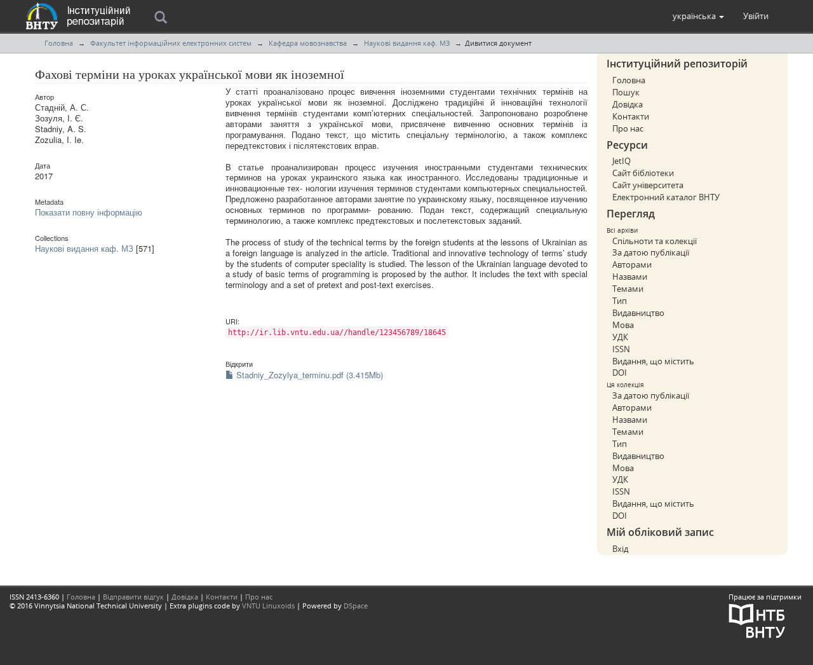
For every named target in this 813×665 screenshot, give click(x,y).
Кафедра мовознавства (308, 43)
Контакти (630, 116)
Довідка (627, 104)
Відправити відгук (133, 596)
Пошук (626, 92)
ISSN (621, 349)
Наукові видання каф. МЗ (407, 43)
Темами (627, 288)
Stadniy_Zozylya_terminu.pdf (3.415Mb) (308, 375)
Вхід (620, 548)
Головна (58, 43)
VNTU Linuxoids (268, 605)
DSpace (356, 605)
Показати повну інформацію (88, 212)
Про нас (627, 128)
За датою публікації (650, 252)
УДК (620, 337)
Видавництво (638, 313)
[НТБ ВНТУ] (757, 619)
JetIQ (621, 161)
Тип (619, 300)
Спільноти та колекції (654, 241)
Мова (623, 325)
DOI (619, 372)
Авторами (632, 264)
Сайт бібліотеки (643, 173)
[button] (698, 16)
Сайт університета (647, 185)
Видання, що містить (653, 361)
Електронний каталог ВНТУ (666, 197)
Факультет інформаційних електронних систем (171, 43)
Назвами (629, 276)
